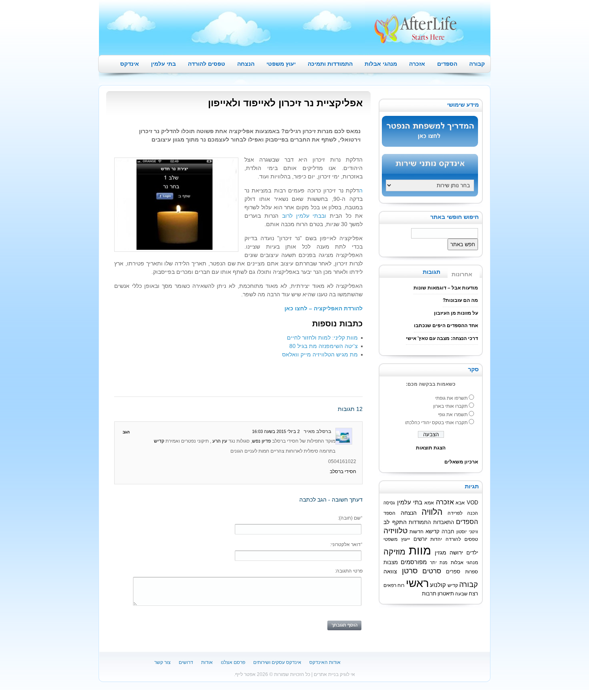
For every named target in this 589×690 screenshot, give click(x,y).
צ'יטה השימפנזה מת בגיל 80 (323, 346)
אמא (429, 502)
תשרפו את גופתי (451, 398)
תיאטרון (446, 594)
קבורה (477, 64)
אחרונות (462, 274)
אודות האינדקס (325, 662)
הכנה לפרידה (463, 513)
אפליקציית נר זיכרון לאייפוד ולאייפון (285, 102)
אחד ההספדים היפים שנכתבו (446, 325)
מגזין (440, 552)
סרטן (410, 571)
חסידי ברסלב (343, 471)
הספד (389, 513)
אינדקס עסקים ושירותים (277, 662)
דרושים (186, 662)
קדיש (159, 441)
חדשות (416, 531)
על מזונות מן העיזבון (456, 313)
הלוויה (432, 511)
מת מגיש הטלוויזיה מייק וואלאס (320, 354)
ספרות (471, 571)
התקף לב (395, 522)
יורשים (420, 539)
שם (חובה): (350, 518)
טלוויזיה (395, 530)
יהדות (436, 539)
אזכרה (417, 64)
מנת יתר (439, 562)
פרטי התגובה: (349, 571)
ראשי (417, 583)
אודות (207, 662)
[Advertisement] (208, 376)
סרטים (431, 571)
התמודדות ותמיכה (330, 64)
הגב (126, 432)
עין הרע (219, 441)
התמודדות (420, 522)
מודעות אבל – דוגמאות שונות (446, 288)
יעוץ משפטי (281, 64)
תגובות (431, 272)
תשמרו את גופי (453, 414)
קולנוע (438, 584)
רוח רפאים (393, 585)
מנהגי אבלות (381, 64)
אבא (460, 502)
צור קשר (162, 662)
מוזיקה (394, 551)
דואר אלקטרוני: (346, 544)
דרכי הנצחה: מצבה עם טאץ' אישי (442, 338)
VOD (472, 503)
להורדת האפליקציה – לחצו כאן (323, 308)
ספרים (453, 572)
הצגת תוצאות (431, 448)
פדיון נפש (261, 441)
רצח (473, 594)
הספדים (447, 64)
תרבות (429, 594)
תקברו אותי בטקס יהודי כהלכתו (436, 422)
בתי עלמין (163, 64)
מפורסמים (414, 561)
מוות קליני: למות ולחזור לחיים (322, 337)
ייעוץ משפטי (396, 539)
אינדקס (129, 64)
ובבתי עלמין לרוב (304, 215)
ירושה (456, 552)
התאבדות (443, 522)
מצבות (390, 562)
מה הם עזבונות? (460, 300)
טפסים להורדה (206, 64)
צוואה (390, 572)
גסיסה (389, 502)
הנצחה (245, 64)
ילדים (472, 553)
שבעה (461, 593)
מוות (420, 550)
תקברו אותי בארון (450, 406)
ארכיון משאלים (461, 462)
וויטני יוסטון (467, 531)
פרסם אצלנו (233, 662)
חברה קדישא (440, 531)
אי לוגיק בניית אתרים (334, 674)
